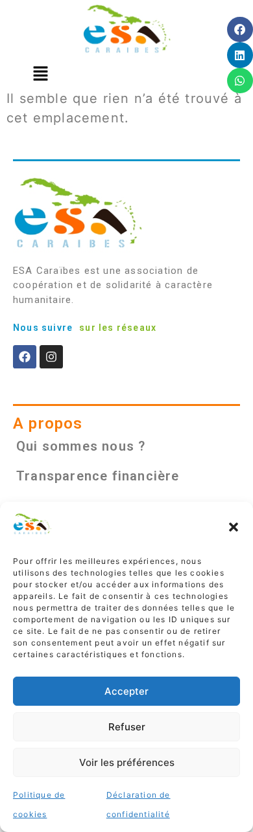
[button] (233, 527)
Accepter (126, 691)
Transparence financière (98, 476)
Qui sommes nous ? (80, 446)
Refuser (126, 727)
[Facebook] (24, 356)
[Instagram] (51, 356)
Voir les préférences (127, 762)
